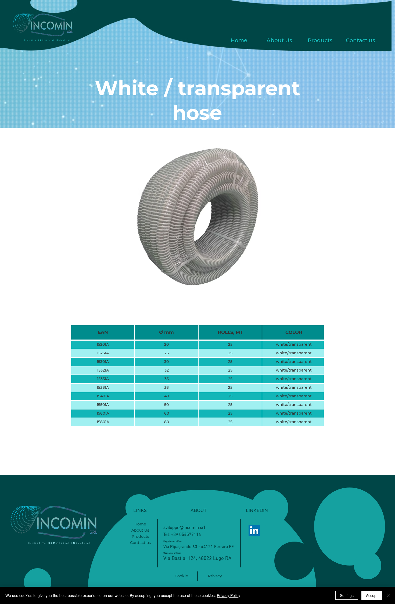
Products (140, 536)
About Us (140, 530)
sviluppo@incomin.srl (184, 528)
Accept (372, 595)
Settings (347, 595)
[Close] (388, 595)
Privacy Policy (228, 595)
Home (140, 524)
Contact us (140, 542)
